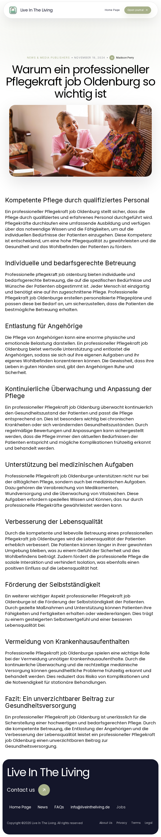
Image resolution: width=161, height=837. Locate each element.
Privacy (122, 823)
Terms (136, 823)
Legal (148, 823)
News (43, 807)
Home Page (20, 807)
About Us (105, 823)
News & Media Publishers (48, 57)
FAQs (59, 807)
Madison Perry (125, 57)
